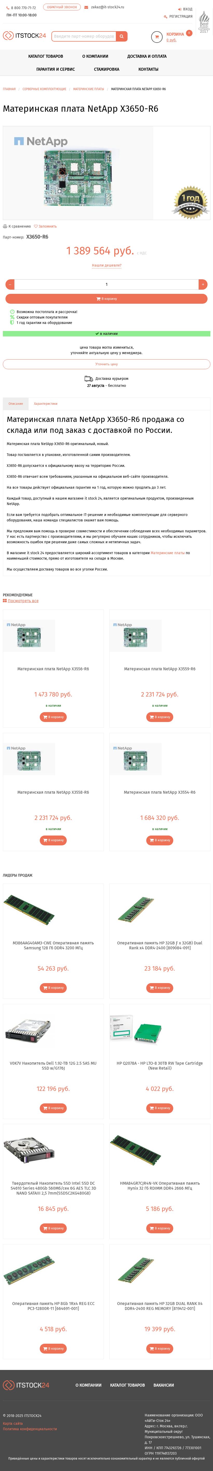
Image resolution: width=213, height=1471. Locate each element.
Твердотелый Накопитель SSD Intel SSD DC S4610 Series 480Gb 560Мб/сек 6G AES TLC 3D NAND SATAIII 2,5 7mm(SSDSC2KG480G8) (53, 1188)
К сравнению (20, 226)
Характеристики (45, 404)
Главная (9, 89)
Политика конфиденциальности (30, 1429)
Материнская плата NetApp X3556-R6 (53, 668)
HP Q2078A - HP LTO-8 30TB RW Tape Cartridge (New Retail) (160, 1066)
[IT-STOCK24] (26, 1385)
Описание (16, 404)
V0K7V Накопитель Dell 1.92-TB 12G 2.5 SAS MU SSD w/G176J (53, 1066)
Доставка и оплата (147, 56)
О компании (95, 56)
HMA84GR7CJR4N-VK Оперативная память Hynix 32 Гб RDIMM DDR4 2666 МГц (160, 1186)
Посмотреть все (23, 600)
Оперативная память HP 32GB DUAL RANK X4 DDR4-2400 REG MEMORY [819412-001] (160, 1306)
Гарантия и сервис (55, 69)
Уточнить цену (106, 364)
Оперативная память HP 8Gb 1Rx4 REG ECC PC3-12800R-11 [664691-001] (53, 1306)
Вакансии (164, 1385)
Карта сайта (13, 1423)
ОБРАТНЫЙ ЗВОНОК (62, 7)
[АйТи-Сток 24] (24, 35)
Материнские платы (168, 553)
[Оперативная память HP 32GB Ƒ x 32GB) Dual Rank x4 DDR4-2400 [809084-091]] (136, 909)
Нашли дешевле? (106, 265)
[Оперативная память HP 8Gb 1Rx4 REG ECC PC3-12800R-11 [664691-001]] (29, 1270)
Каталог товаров (127, 1385)
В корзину (109, 299)
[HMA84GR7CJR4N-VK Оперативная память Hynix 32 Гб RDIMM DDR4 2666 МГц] (136, 1150)
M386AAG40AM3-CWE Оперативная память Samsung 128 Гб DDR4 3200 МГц (53, 945)
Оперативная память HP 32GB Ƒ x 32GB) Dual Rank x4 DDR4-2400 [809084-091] (159, 945)
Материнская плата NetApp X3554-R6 (160, 792)
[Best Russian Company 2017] (204, 22)
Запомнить (48, 226)
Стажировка (106, 69)
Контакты (148, 69)
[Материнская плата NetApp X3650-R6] (106, 173)
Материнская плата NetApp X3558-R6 (53, 792)
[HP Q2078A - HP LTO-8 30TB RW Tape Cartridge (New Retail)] (136, 1030)
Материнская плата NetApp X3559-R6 (160, 668)
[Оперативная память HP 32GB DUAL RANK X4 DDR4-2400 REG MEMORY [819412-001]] (136, 1270)
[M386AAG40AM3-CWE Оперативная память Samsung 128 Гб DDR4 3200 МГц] (29, 909)
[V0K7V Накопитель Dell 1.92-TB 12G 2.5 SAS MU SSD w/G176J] (29, 1030)
